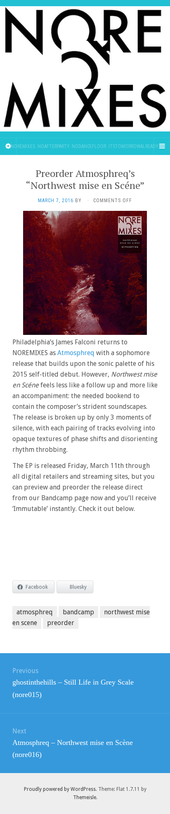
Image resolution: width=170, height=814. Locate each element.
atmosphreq (35, 612)
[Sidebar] (8, 146)
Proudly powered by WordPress (60, 789)
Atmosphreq (75, 353)
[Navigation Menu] (161, 146)
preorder (60, 623)
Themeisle (84, 797)
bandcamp (78, 612)
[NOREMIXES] (85, 68)
